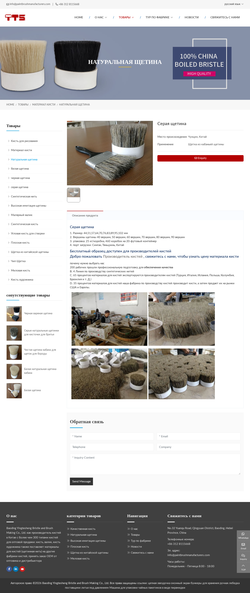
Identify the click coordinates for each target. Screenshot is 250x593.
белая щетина (20, 168)
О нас (99, 17)
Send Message (81, 481)
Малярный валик (21, 215)
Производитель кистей (123, 256)
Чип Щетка (18, 261)
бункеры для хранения (205, 583)
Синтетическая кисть (24, 224)
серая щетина (19, 187)
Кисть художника (22, 279)
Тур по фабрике (157, 17)
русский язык (232, 4)
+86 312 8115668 (69, 4)
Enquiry (201, 158)
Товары (124, 17)
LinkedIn (15, 569)
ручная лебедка (230, 583)
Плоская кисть (20, 242)
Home (78, 17)
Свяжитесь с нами (225, 17)
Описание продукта (85, 215)
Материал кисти (21, 150)
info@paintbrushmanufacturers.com (30, 4)
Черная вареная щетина (38, 313)
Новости (192, 17)
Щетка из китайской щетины (30, 252)
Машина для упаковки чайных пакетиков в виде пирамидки (147, 587)
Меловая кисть (20, 270)
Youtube (22, 569)
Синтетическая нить (24, 196)
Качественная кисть (82, 529)
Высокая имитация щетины (28, 205)
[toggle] (58, 150)
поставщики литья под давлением (87, 587)
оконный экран (180, 583)
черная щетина (20, 178)
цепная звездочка (159, 583)
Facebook (9, 569)
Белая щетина (32, 390)
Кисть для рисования (24, 141)
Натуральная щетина (24, 159)
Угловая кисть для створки (28, 233)
